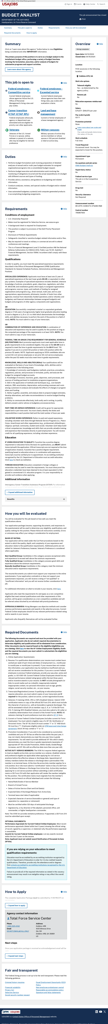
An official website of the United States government (19, 1)
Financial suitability (12, 987)
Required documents (12, 33)
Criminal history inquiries (14, 982)
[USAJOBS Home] (10, 4)
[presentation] (89, 76)
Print (84, 19)
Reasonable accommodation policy (50, 990)
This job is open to (25, 28)
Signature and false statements (48, 993)
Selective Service (12, 993)
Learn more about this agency (19, 69)
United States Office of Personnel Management (31, 1017)
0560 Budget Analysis (84, 166)
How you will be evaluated (75, 28)
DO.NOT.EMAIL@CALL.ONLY (18, 931)
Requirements (54, 28)
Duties (40, 28)
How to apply (31, 33)
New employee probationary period (50, 987)
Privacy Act (9, 990)
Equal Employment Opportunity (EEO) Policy (51, 983)
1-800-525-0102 (13, 926)
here (11, 460)
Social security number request (17, 995)
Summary (8, 28)
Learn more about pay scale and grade (89, 128)
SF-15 (56, 715)
